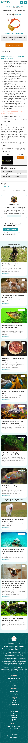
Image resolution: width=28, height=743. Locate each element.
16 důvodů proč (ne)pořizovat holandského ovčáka (12, 265)
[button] (21, 2)
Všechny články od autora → (14, 215)
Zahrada (14, 702)
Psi (14, 706)
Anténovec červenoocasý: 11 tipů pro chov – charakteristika (13, 422)
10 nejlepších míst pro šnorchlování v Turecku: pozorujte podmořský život (13, 551)
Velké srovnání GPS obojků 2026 (14, 33)
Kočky (14, 708)
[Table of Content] (23, 52)
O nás (14, 685)
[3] (6, 186)
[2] (4, 186)
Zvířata (14, 700)
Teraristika (14, 717)
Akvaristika (14, 715)
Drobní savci (14, 711)
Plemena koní (14, 695)
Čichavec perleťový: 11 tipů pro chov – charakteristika (12, 327)
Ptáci (14, 713)
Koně (14, 710)
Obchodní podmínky (14, 678)
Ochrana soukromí (14, 682)
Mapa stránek (14, 680)
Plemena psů (14, 691)
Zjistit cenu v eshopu (14, 45)
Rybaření (14, 719)
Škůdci (14, 721)
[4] (8, 186)
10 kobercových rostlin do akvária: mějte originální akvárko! (13, 619)
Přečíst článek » (6, 273)
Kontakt (14, 684)
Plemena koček (14, 693)
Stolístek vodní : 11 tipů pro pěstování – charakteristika (11, 454)
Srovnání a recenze (14, 704)
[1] (2, 186)
